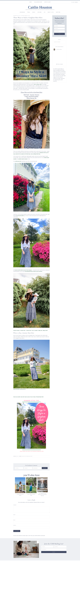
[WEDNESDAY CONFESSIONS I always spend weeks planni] (63, 53)
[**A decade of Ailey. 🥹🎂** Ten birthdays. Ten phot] (56, 53)
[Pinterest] (74, 1)
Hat (33, 330)
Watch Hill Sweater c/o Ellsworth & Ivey (19, 389)
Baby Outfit (45, 330)
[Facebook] (71, 1)
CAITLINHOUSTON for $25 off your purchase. (33, 271)
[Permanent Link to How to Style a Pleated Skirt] (31, 492)
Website (14, 525)
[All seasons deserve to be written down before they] (63, 57)
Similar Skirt (22, 330)
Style (17, 456)
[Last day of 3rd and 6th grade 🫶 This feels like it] (63, 60)
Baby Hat (40, 330)
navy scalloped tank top (35, 153)
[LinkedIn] (77, 1)
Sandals (36, 330)
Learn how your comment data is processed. (36, 535)
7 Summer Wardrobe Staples (20, 495)
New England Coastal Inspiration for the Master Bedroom (42, 494)
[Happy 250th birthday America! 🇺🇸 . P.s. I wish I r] (56, 60)
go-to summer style (38, 84)
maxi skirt (30, 456)
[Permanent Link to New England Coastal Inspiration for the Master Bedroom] (42, 491)
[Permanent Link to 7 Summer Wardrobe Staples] (20, 492)
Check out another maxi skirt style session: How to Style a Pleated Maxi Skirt (28, 396)
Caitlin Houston (40, 7)
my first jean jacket (20, 215)
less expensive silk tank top (24, 153)
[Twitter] (73, 1)
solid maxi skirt (18, 161)
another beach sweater (22, 158)
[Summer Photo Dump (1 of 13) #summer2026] (56, 57)
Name (14, 514)
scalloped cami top (43, 152)
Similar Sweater (16, 330)
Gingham (27, 456)
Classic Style (24, 456)
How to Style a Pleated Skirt (31, 495)
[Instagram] (75, 1)
